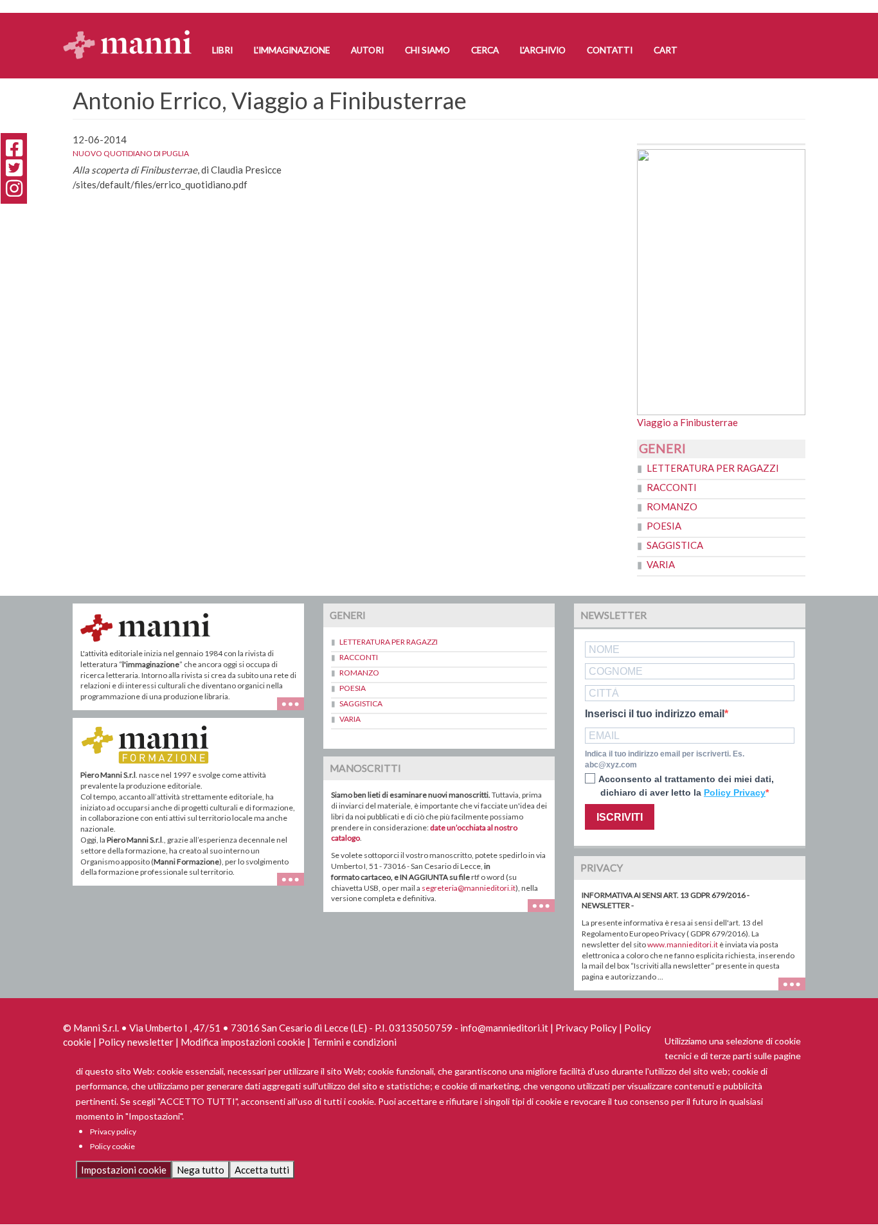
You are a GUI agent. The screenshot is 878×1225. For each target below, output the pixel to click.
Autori (367, 50)
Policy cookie (112, 1146)
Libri (222, 50)
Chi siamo (427, 50)
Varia (661, 564)
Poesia (664, 526)
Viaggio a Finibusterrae (687, 422)
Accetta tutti (262, 1170)
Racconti (672, 487)
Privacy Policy (586, 1027)
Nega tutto (200, 1170)
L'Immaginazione (292, 50)
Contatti (609, 50)
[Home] (132, 32)
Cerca (485, 50)
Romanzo (672, 506)
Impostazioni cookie (123, 1170)
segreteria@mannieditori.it (468, 888)
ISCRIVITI (619, 817)
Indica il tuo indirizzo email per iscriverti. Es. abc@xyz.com (664, 759)
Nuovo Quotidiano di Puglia (131, 153)
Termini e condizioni (354, 1042)
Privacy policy (113, 1131)
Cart (665, 50)
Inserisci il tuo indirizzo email (654, 714)
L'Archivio (543, 50)
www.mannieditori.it (682, 944)
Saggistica (675, 545)
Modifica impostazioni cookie (243, 1042)
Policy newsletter (136, 1042)
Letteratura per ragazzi (713, 468)
